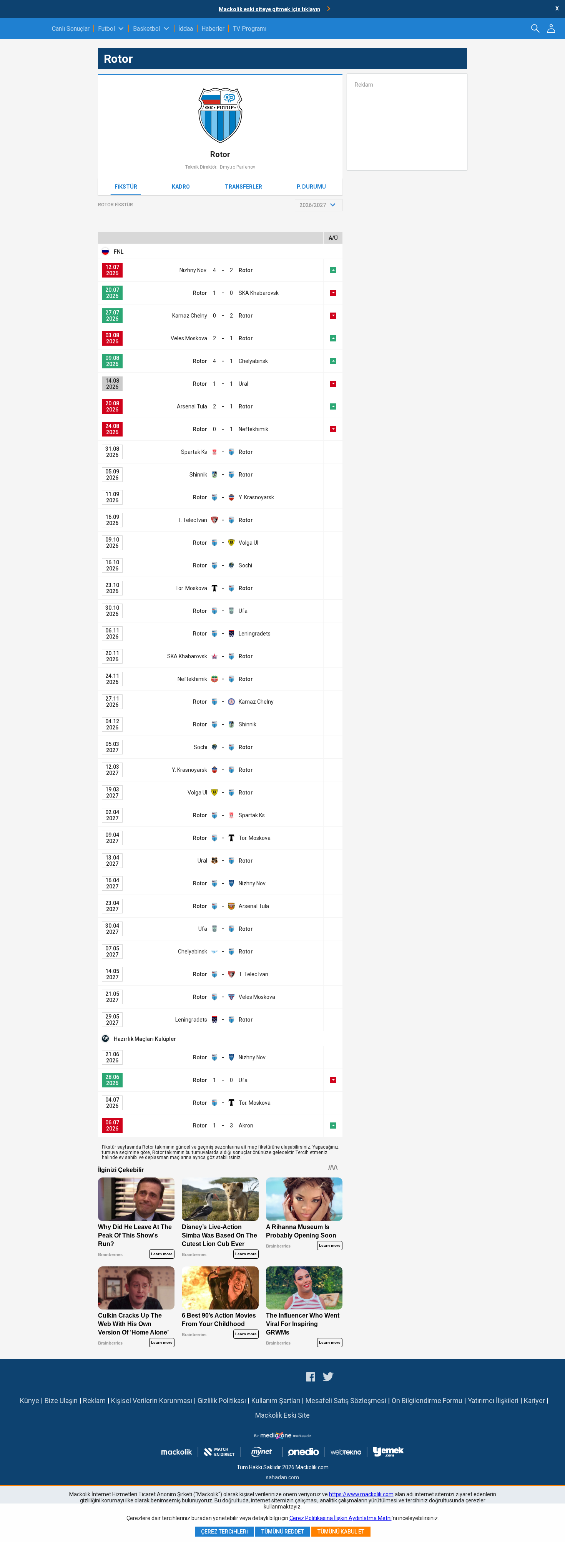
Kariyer (534, 1400)
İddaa (185, 28)
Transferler (243, 187)
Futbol (106, 28)
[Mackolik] (26, 28)
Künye (29, 1400)
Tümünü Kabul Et (340, 1532)
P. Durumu (311, 187)
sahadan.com (282, 1477)
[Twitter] (328, 1378)
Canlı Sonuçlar (71, 28)
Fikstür (126, 187)
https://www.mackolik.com (361, 1494)
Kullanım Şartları (275, 1400)
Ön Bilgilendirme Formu (427, 1400)
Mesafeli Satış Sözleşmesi (346, 1400)
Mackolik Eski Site (282, 1415)
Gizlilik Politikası (222, 1400)
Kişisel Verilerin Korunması (151, 1400)
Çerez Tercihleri (224, 1532)
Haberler (212, 28)
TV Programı (249, 28)
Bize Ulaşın (61, 1400)
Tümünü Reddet (282, 1532)
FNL (118, 252)
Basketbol (146, 28)
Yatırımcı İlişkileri (493, 1400)
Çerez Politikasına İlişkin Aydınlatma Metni (340, 1518)
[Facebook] (310, 1378)
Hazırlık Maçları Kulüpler (145, 1039)
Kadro (181, 187)
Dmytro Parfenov (237, 167)
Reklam (94, 1400)
